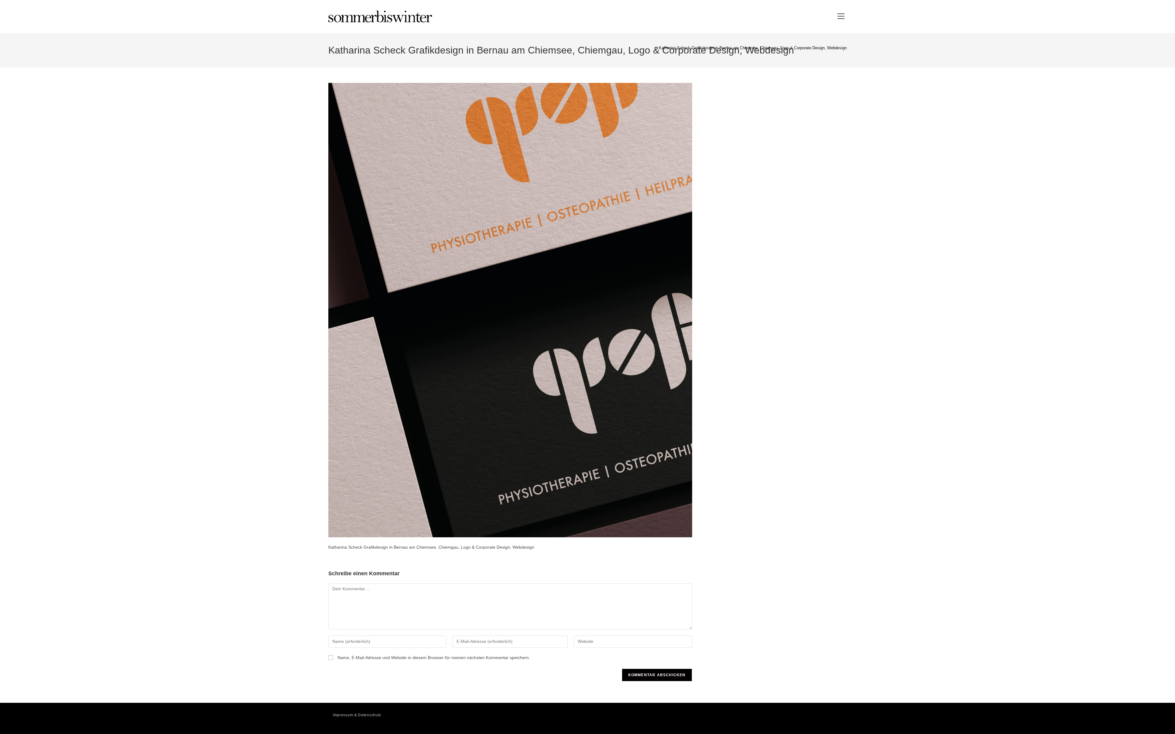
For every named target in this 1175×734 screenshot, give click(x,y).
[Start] (651, 48)
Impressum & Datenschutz (357, 715)
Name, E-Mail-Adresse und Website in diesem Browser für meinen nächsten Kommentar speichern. (434, 657)
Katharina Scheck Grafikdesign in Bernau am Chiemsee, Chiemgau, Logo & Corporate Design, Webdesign (753, 48)
